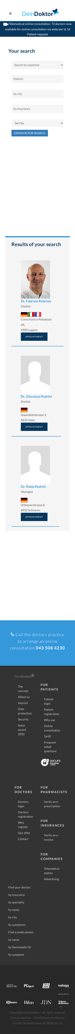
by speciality (16, 902)
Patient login (48, 701)
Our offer (24, 833)
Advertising (51, 879)
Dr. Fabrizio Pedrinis (36, 301)
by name (13, 909)
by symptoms (16, 924)
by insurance (16, 895)
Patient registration (51, 712)
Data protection (25, 711)
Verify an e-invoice (51, 837)
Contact (23, 839)
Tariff (47, 736)
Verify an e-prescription (52, 804)
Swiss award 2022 (22, 730)
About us (24, 697)
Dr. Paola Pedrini (33, 486)
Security (23, 719)
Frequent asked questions (50, 747)
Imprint (23, 703)
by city (12, 917)
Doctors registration (25, 814)
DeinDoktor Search (29, 133)
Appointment (34, 336)
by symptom (16, 954)
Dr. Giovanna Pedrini (36, 396)
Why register (23, 825)
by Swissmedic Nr (19, 947)
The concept (23, 689)
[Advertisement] (37, 188)
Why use (49, 720)
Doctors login (23, 804)
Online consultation (52, 728)
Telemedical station (51, 871)
